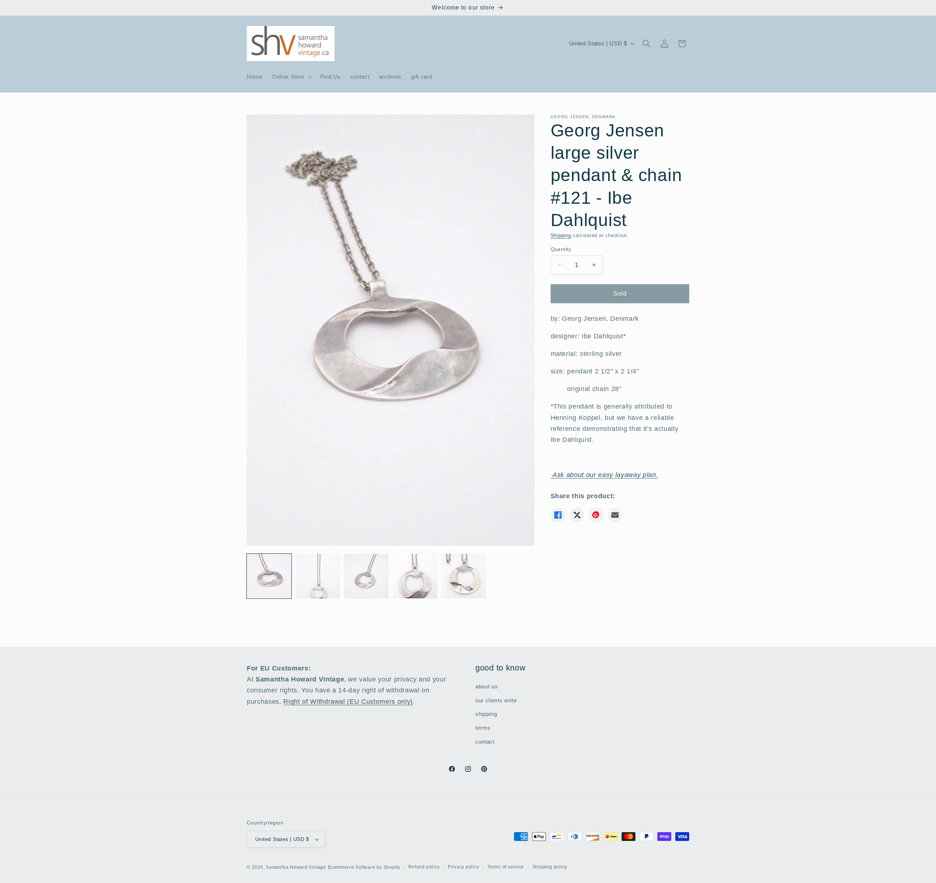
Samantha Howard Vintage (296, 867)
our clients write (496, 700)
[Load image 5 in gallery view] (463, 576)
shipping (486, 714)
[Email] (615, 515)
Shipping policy (549, 866)
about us (486, 686)
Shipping (561, 235)
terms (482, 728)
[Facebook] (558, 515)
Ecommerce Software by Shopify (364, 867)
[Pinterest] (596, 515)
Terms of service (505, 866)
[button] (291, 76)
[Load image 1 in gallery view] (269, 576)
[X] (577, 515)
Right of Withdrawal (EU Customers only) (348, 701)
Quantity (561, 249)
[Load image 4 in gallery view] (415, 576)
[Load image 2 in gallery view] (317, 576)
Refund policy (423, 866)
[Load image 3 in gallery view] (366, 576)
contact (485, 742)
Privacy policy (463, 866)
